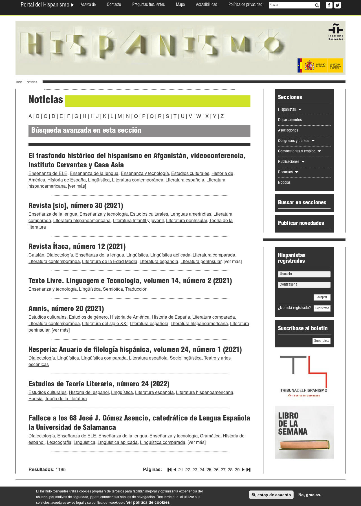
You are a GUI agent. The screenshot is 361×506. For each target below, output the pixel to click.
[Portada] (180, 47)
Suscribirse (321, 341)
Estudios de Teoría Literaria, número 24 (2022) (98, 384)
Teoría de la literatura (66, 398)
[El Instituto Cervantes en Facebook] (328, 4)
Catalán (36, 254)
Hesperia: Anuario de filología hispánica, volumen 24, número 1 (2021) (135, 350)
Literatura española (185, 179)
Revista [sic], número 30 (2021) (75, 206)
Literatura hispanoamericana (82, 220)
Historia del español (89, 392)
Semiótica (113, 289)
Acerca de (88, 5)
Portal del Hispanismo (46, 5)
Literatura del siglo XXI (104, 323)
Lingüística (99, 179)
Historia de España (66, 179)
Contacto (114, 5)
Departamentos (290, 120)
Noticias (284, 183)
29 (237, 469)
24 (201, 469)
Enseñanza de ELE (47, 173)
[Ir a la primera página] (170, 468)
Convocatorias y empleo (297, 152)
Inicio (19, 82)
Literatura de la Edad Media (109, 261)
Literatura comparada (214, 254)
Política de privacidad (245, 5)
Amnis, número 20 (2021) (66, 309)
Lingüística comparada (104, 357)
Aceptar (322, 297)
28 (230, 469)
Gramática (210, 435)
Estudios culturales (190, 173)
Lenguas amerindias (190, 214)
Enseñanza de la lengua (94, 173)
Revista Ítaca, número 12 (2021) (77, 247)
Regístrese (322, 308)
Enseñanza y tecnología (145, 173)
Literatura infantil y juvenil (138, 220)
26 (216, 469)
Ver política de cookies (148, 502)
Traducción (136, 289)
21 (180, 469)
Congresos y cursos (294, 141)
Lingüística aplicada (170, 254)
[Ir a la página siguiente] (243, 468)
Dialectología (60, 254)
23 (194, 469)
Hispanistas (287, 110)
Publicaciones (289, 162)
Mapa (180, 5)
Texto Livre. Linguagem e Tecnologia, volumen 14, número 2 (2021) (130, 281)
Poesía (35, 398)
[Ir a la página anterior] (174, 468)
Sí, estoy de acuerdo (271, 494)
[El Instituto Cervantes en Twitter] (337, 4)
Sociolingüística (186, 357)
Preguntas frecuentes (148, 5)
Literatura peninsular (186, 220)
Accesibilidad (206, 5)
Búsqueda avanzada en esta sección (86, 131)
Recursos (286, 172)
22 (187, 469)
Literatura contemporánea (137, 179)
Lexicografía (59, 442)
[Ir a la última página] (247, 468)
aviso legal (75, 502)
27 (223, 469)
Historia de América (129, 317)
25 (209, 469)
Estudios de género (88, 317)
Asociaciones (288, 131)
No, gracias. (309, 494)
